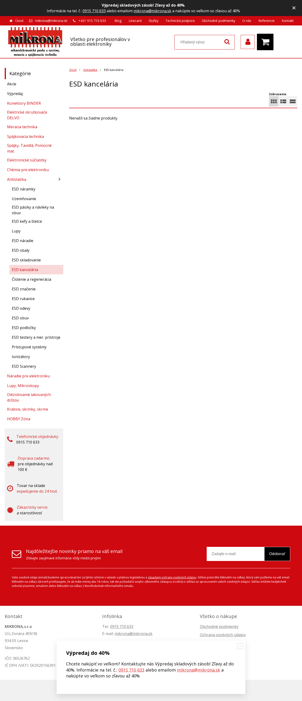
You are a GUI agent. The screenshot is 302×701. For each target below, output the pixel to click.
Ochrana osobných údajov (223, 634)
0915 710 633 (94, 10)
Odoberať (277, 554)
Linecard (135, 20)
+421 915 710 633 (92, 20)
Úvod (19, 20)
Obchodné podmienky (218, 20)
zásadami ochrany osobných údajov (172, 577)
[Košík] (266, 42)
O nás (246, 20)
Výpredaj (15, 93)
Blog (118, 20)
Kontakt (288, 20)
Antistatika (90, 70)
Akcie (11, 84)
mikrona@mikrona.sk (152, 10)
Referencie (266, 20)
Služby (153, 20)
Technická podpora (180, 20)
